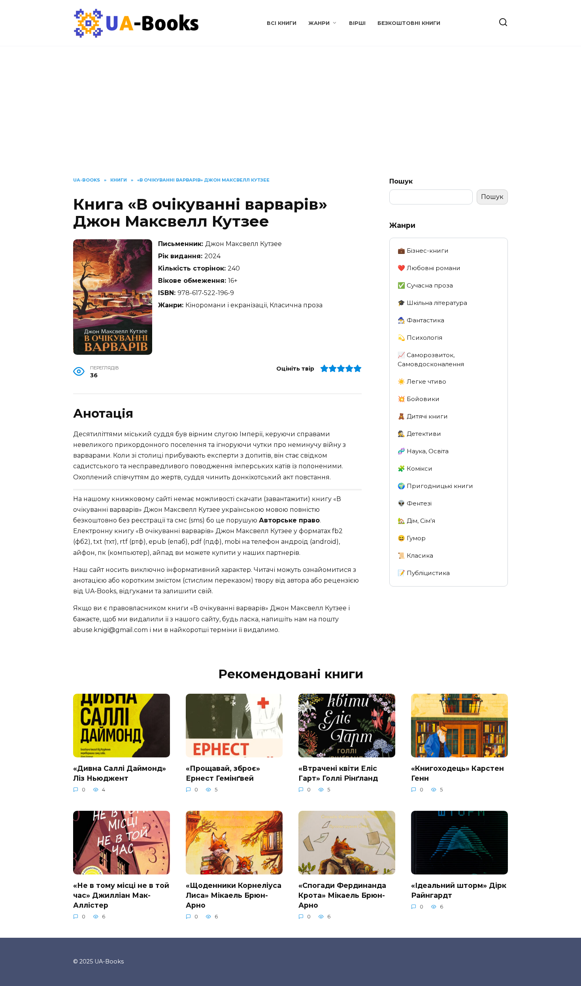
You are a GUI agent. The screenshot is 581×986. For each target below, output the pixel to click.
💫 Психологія (420, 337)
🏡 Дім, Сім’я (416, 520)
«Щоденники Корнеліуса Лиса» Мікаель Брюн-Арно (233, 895)
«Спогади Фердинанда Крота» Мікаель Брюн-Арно (342, 895)
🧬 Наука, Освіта (423, 451)
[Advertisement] (290, 117)
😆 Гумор (412, 538)
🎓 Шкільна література (432, 303)
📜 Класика (415, 555)
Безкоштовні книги (408, 23)
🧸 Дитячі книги (423, 416)
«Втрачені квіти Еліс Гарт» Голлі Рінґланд (338, 773)
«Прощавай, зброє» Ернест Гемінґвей (223, 773)
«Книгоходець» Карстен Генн (457, 773)
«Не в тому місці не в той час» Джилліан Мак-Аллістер (121, 895)
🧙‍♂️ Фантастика (421, 320)
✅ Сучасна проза (425, 285)
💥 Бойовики (419, 399)
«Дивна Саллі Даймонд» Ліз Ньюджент (119, 773)
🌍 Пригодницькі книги (435, 486)
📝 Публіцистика (424, 573)
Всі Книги (281, 23)
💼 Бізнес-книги (423, 250)
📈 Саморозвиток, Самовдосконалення (431, 359)
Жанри (319, 23)
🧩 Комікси (415, 468)
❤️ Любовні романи (429, 268)
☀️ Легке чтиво (422, 381)
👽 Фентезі (415, 503)
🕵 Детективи (419, 433)
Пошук (401, 181)
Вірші (357, 23)
